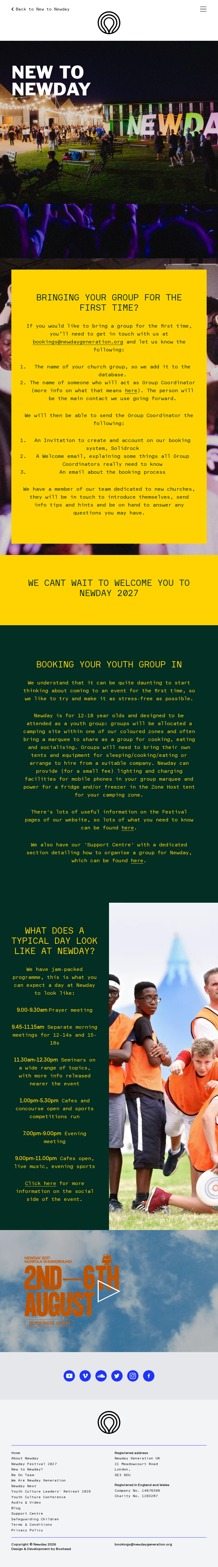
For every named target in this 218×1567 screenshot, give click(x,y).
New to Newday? (27, 1469)
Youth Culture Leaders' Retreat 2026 (51, 1491)
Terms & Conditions (31, 1524)
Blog (15, 1508)
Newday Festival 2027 (34, 1464)
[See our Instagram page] (133, 1376)
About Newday (25, 1458)
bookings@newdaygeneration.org (78, 341)
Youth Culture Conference (38, 1497)
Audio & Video (26, 1502)
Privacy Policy (27, 1530)
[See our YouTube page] (69, 1376)
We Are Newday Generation (38, 1480)
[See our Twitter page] (117, 1376)
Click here (40, 1183)
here (131, 390)
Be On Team (22, 1475)
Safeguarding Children (35, 1519)
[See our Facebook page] (148, 1376)
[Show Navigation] (203, 9)
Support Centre (27, 1513)
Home (15, 1453)
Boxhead (63, 1549)
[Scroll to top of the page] (109, 1422)
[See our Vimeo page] (85, 1376)
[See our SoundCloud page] (101, 1376)
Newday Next (23, 1486)
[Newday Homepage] (109, 22)
